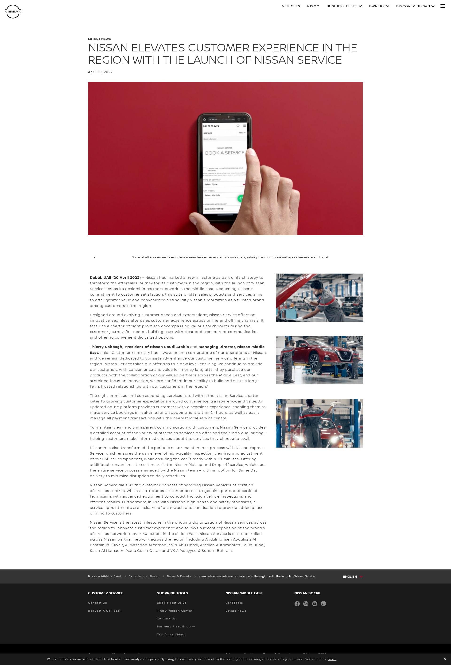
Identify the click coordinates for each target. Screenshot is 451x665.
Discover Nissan (413, 6)
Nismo (313, 6)
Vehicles (291, 6)
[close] (444, 659)
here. (332, 659)
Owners (377, 6)
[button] (442, 6)
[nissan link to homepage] (13, 12)
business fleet (342, 6)
